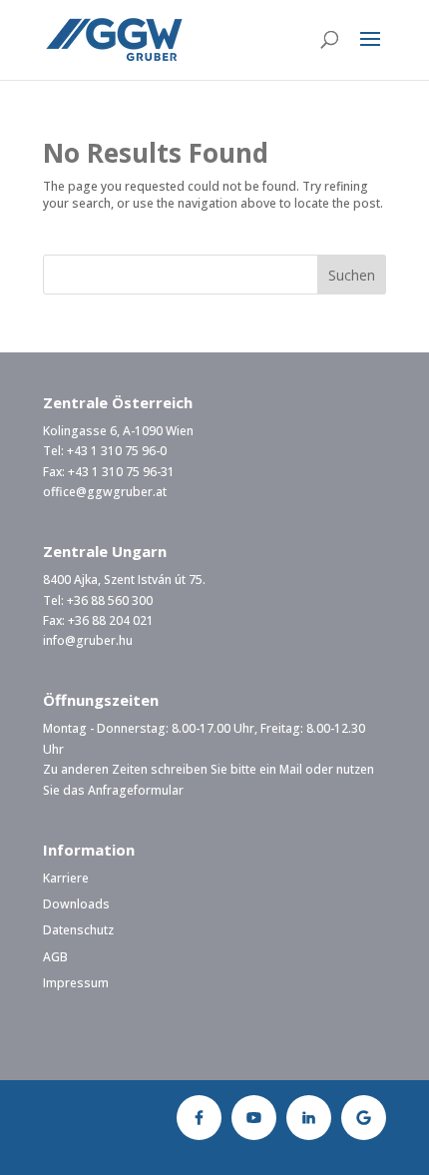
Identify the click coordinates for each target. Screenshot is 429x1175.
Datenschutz (78, 929)
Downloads (76, 903)
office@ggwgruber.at (105, 491)
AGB (55, 956)
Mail (290, 769)
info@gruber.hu (88, 640)
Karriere (66, 878)
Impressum (76, 982)
